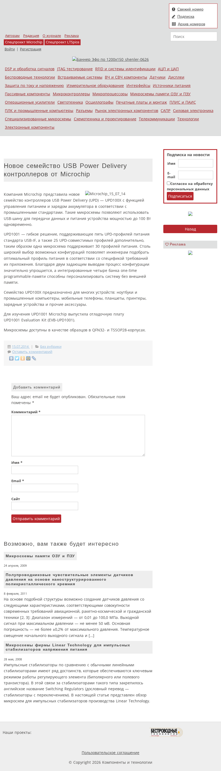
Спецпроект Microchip (23, 42)
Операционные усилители (30, 102)
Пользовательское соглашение (110, 752)
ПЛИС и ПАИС (183, 102)
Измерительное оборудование (95, 85)
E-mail (171, 175)
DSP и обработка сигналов (29, 68)
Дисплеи (176, 77)
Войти (10, 49)
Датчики (157, 77)
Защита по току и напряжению (34, 85)
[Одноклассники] (23, 358)
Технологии (188, 118)
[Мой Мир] (28, 358)
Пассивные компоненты (27, 93)
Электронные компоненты (29, 127)
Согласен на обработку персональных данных (190, 186)
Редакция (31, 35)
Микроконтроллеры (71, 93)
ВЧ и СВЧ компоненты (126, 77)
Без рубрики (50, 346)
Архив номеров (191, 24)
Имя (171, 164)
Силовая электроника (193, 110)
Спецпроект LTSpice (62, 42)
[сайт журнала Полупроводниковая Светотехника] (124, 732)
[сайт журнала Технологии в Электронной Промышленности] (84, 732)
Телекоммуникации (157, 118)
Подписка (185, 16)
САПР (165, 110)
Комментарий (25, 412)
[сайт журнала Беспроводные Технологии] (166, 732)
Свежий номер (190, 9)
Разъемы (84, 110)
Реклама (71, 35)
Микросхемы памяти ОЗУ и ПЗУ (160, 93)
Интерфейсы (138, 85)
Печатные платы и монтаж (141, 102)
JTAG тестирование (75, 68)
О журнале (52, 35)
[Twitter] (17, 358)
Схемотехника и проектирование (105, 118)
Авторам (12, 35)
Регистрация (30, 49)
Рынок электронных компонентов (126, 110)
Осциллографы (99, 102)
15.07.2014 (21, 346)
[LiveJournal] (34, 358)
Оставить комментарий (32, 351)
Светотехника (70, 102)
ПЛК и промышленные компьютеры (39, 110)
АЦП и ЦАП (168, 68)
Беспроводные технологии (30, 77)
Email (17, 481)
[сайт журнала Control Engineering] (202, 732)
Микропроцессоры (110, 93)
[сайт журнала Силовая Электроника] (50, 732)
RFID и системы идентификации (125, 68)
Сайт (15, 499)
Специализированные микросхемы (38, 118)
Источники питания (172, 85)
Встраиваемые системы (80, 77)
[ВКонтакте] (11, 358)
